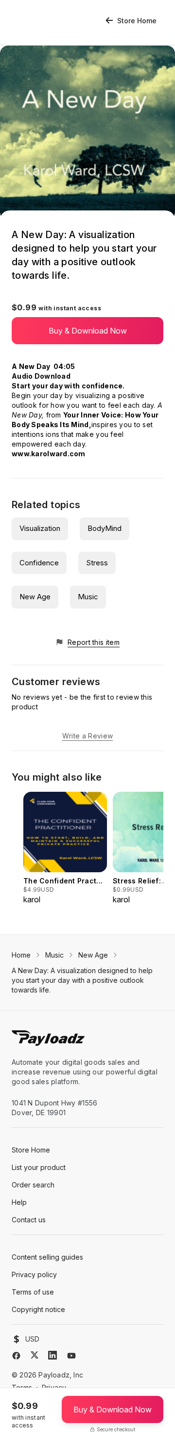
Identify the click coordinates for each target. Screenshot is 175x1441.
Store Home (137, 20)
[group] (65, 848)
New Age (35, 596)
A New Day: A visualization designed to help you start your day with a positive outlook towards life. (82, 980)
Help (19, 1202)
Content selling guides (47, 1257)
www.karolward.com (49, 453)
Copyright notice (38, 1309)
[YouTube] (71, 1356)
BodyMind (105, 528)
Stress (97, 562)
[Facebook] (16, 1356)
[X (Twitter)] (34, 1355)
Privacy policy (34, 1274)
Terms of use (33, 1292)
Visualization (39, 528)
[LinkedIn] (52, 1355)
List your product (39, 1167)
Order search (33, 1185)
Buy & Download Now (88, 331)
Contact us (29, 1220)
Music (88, 596)
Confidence (39, 562)
